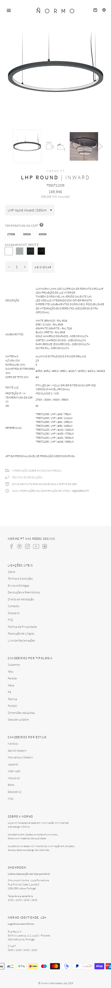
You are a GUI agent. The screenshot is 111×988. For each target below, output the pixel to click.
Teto (10, 671)
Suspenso (14, 664)
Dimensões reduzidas (21, 713)
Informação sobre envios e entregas (36, 470)
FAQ (10, 620)
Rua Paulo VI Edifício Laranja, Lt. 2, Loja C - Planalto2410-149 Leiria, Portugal (29, 935)
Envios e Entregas (18, 585)
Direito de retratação (21, 599)
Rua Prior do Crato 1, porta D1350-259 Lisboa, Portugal (23, 886)
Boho (11, 785)
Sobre (11, 572)
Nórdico (13, 743)
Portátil (12, 706)
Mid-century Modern (20, 757)
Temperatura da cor (21, 226)
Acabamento (22, 245)
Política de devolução (27, 477)
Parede (12, 678)
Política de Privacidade (22, 627)
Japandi (13, 764)
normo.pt (55, 171)
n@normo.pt (80, 491)
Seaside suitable (18, 719)
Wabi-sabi (14, 771)
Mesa (11, 685)
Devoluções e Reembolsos (24, 592)
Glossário (13, 613)
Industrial (14, 778)
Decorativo (14, 792)
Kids (10, 798)
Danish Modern (17, 750)
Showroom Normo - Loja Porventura (28, 880)
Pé (9, 692)
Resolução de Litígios (21, 633)
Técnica (12, 699)
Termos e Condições (20, 578)
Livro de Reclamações (21, 640)
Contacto (13, 606)
